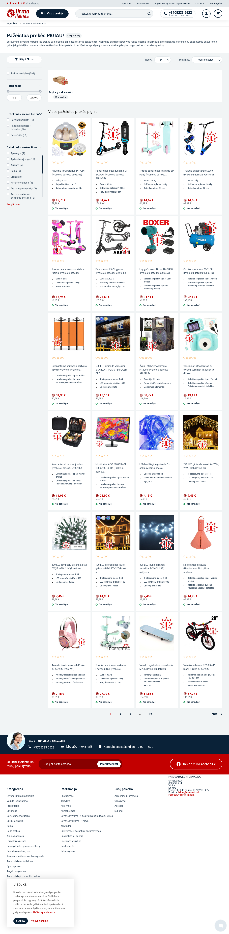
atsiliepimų (34, 3)
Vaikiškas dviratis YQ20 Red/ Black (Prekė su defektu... (199, 667)
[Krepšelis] (218, 13)
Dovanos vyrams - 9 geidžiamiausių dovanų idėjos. (87, 816)
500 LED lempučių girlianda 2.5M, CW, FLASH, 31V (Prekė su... (69, 566)
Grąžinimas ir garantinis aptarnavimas (172, 3)
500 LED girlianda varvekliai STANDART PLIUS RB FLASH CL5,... (111, 370)
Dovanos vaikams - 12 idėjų (75, 821)
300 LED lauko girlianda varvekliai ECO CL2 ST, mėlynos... (152, 568)
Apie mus (126, 3)
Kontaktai (199, 3)
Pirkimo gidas (216, 3)
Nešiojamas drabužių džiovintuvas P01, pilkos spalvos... (196, 568)
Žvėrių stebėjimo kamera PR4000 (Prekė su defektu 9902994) (153, 370)
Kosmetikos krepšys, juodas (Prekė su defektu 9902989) (67, 466)
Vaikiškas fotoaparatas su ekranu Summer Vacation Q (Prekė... (198, 370)
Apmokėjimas (142, 3)
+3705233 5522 (44, 747)
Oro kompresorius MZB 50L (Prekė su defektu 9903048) (198, 271)
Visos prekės (55, 13)
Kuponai (118, 811)
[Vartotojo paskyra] (206, 13)
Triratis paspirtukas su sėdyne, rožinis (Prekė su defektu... (68, 271)
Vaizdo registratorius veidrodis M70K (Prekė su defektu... (156, 667)
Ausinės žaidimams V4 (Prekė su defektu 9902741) (68, 667)
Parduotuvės (67, 846)
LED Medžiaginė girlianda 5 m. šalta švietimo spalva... (155, 466)
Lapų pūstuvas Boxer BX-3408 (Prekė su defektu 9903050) (156, 271)
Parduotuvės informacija (181, 794)
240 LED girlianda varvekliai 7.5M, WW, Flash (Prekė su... (201, 466)
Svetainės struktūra (71, 841)
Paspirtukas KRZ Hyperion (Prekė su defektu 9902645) (111, 271)
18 (150, 713)
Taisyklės (65, 801)
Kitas (214, 713)
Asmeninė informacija (126, 796)
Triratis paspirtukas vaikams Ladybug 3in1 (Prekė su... (111, 667)
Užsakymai (120, 801)
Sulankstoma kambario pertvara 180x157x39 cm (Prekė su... (69, 368)
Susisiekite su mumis (72, 836)
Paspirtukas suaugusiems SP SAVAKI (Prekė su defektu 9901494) (112, 174)
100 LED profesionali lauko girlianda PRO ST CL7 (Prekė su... (111, 568)
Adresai (118, 806)
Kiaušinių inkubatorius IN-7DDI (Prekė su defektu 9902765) (68, 172)
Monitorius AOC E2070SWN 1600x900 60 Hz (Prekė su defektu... (111, 468)
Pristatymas (67, 796)
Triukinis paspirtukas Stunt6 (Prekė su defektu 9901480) (198, 172)
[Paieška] (149, 13)
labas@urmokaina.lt (79, 746)
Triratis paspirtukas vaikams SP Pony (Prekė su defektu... (156, 172)
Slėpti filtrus (26, 59)
